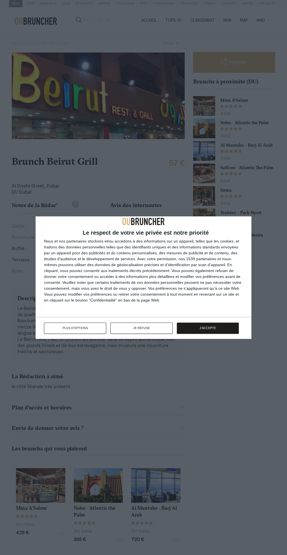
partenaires (76, 241)
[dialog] (143, 277)
